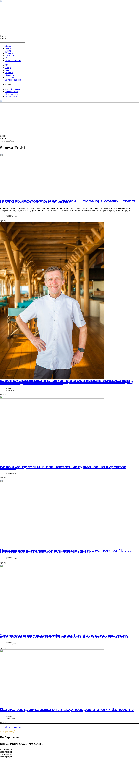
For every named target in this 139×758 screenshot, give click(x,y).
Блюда (8, 48)
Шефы (8, 46)
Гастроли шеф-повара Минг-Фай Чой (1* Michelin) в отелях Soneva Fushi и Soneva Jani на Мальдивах (67, 203)
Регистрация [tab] (6, 752)
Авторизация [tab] (6, 749)
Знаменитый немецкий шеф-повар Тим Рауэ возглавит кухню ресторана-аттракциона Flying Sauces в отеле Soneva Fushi (64, 638)
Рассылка (9, 58)
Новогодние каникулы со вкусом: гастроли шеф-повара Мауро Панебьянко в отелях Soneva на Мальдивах (66, 552)
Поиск (3, 36)
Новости (9, 53)
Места (8, 51)
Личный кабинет (13, 60)
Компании (10, 55)
